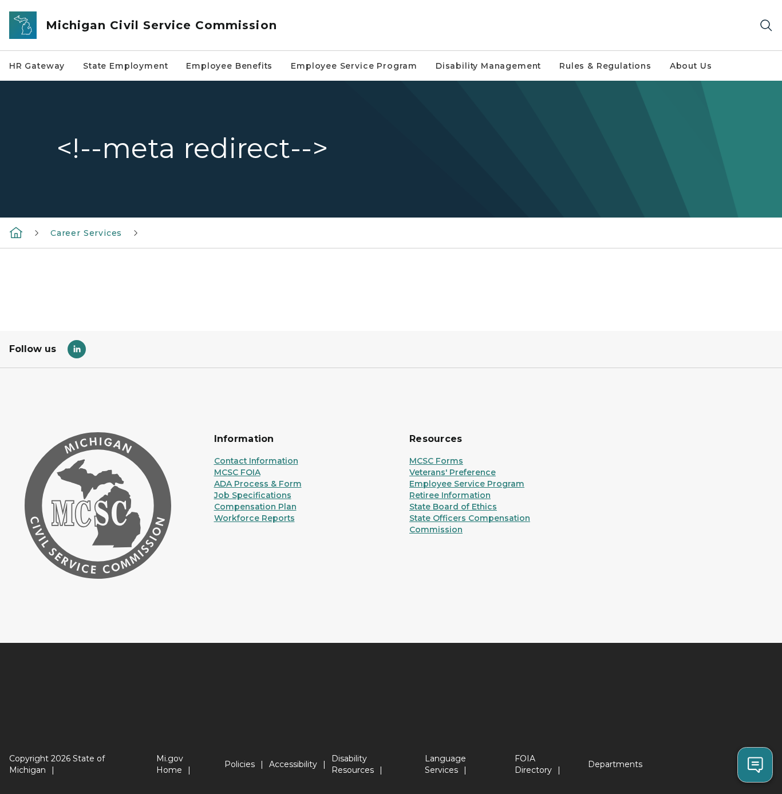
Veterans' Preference (452, 472)
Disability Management (488, 66)
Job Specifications (252, 495)
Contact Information (256, 461)
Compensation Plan (255, 506)
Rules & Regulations (605, 66)
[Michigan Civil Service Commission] (16, 232)
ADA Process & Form (258, 484)
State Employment (125, 66)
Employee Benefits (229, 66)
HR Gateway (37, 66)
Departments (615, 764)
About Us (691, 66)
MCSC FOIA (237, 472)
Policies (239, 764)
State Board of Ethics (453, 506)
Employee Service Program (354, 66)
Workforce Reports (254, 518)
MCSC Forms (436, 461)
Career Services (86, 233)
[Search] (766, 25)
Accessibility (293, 764)
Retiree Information (450, 495)
